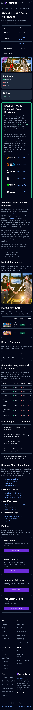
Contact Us (27, 706)
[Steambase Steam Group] (20, 692)
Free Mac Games (10, 507)
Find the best (15, 550)
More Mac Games (10, 509)
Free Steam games (11, 481)
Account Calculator (8, 692)
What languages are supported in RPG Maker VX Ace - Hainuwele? (15, 457)
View (27, 358)
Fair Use (15, 706)
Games (4, 624)
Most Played (21, 628)
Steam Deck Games (23, 642)
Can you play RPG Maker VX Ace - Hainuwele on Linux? (15, 450)
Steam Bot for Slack (8, 684)
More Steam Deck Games (13, 497)
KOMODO (21, 44)
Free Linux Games (11, 519)
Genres (4, 651)
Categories (5, 654)
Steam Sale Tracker (23, 651)
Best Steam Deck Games (13, 493)
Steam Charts (6, 639)
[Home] (2, 8)
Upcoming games (11, 485)
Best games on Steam (12, 479)
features (11, 249)
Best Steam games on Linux (14, 517)
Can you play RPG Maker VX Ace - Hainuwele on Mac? (15, 443)
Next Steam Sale (7, 688)
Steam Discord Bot (8, 681)
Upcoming (20, 639)
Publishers (5, 665)
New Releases (21, 635)
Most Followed (22, 631)
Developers (6, 661)
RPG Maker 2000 (15, 324)
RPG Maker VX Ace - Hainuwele (20, 8)
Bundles (4, 635)
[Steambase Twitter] (23, 692)
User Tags (5, 658)
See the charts (15, 571)
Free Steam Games (23, 660)
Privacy (4, 706)
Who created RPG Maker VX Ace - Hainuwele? (15, 428)
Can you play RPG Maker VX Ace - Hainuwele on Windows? (15, 435)
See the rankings (15, 589)
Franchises (5, 669)
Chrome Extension (8, 677)
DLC (3, 628)
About (21, 706)
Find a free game (15, 608)
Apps (6, 8)
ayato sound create (17, 214)
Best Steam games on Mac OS (15, 505)
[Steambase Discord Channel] (17, 692)
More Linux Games (11, 521)
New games (9, 483)
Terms (10, 706)
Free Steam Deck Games (13, 495)
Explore (4, 695)
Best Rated (20, 624)
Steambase (20, 678)
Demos (4, 631)
